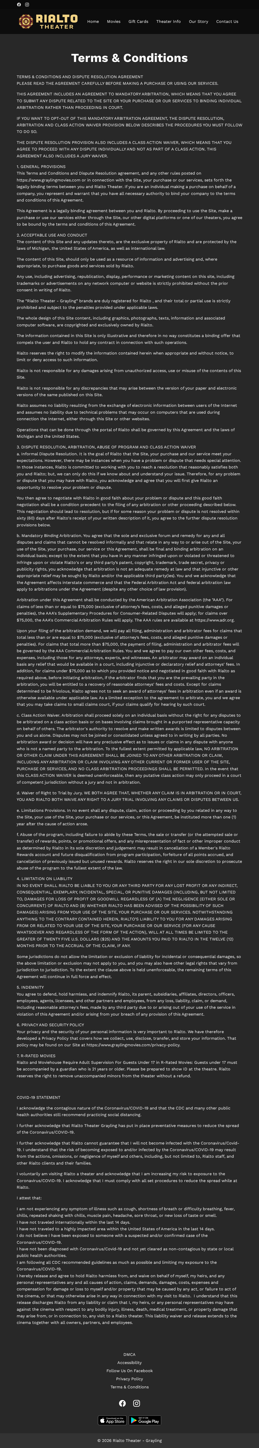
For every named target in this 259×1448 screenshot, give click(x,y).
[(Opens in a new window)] (112, 1420)
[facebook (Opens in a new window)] (19, 4)
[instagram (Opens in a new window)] (27, 4)
